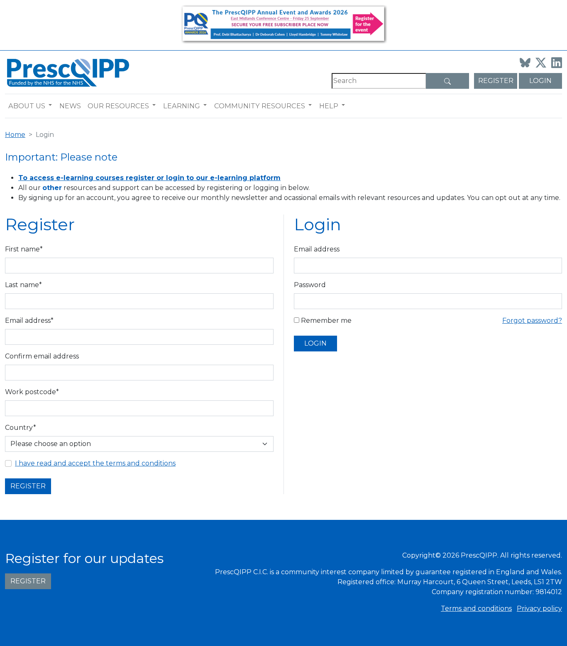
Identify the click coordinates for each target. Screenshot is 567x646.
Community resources (259, 106)
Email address (317, 249)
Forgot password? (532, 320)
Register (495, 81)
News (70, 106)
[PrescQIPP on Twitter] (540, 62)
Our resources (118, 106)
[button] (52, 106)
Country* (20, 427)
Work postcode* (32, 392)
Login (540, 81)
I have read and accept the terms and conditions (95, 463)
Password (310, 285)
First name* (24, 249)
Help (328, 106)
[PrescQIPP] (67, 72)
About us (26, 106)
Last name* (23, 285)
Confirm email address (42, 356)
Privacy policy (539, 608)
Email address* (29, 320)
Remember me (325, 320)
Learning (181, 106)
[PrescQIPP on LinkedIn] (556, 62)
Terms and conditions (476, 608)
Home (15, 135)
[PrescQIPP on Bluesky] (525, 62)
